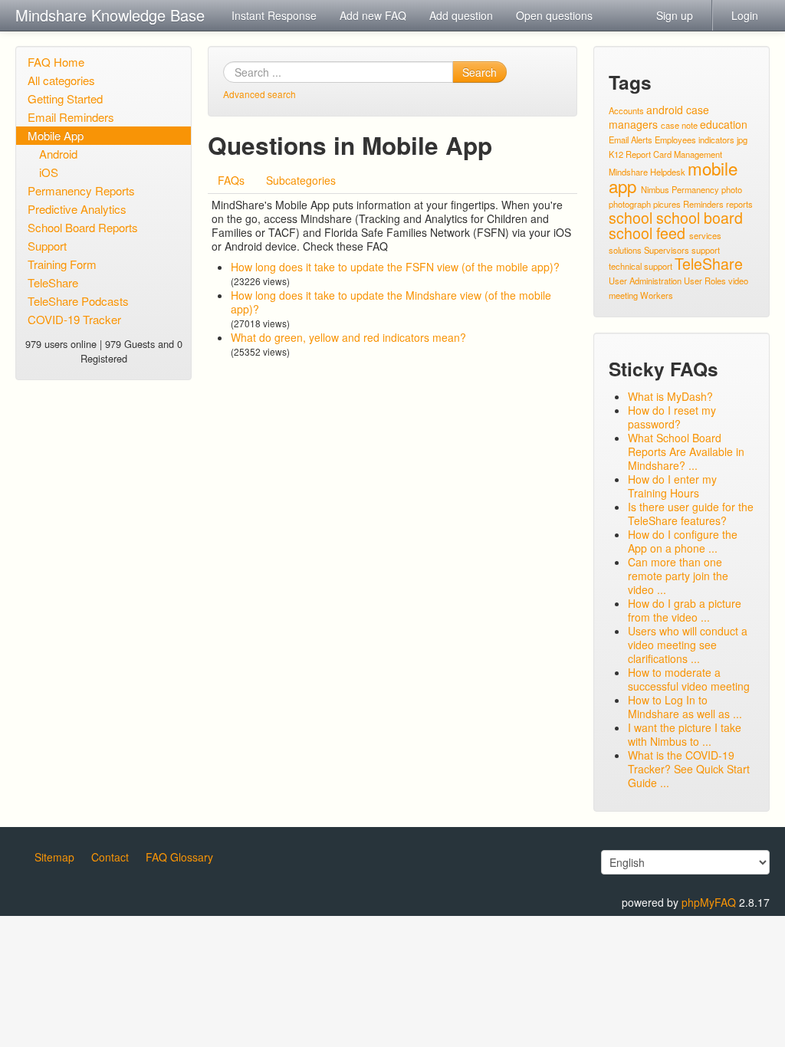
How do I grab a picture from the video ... (684, 610)
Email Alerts (630, 139)
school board (699, 217)
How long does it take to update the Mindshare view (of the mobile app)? (391, 302)
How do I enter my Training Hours (672, 486)
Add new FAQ (373, 15)
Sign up (674, 15)
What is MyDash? (670, 396)
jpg (742, 139)
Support (47, 246)
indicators (716, 139)
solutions (625, 250)
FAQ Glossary (179, 857)
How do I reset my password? (672, 417)
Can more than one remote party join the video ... (678, 575)
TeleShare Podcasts (78, 301)
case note (679, 125)
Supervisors (666, 250)
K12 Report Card (640, 154)
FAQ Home (56, 62)
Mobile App (56, 135)
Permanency (695, 189)
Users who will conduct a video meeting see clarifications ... (687, 644)
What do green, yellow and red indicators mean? (348, 337)
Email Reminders (71, 117)
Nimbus (655, 189)
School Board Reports (83, 227)
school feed (647, 233)
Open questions (554, 15)
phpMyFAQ (709, 902)
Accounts (626, 110)
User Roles (705, 280)
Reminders (703, 204)
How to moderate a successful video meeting (689, 679)
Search (479, 72)
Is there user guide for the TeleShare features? (691, 513)
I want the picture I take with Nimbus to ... (684, 734)
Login (744, 15)
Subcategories (301, 180)
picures (667, 204)
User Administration (645, 280)
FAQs (231, 180)
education (723, 124)
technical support (640, 266)
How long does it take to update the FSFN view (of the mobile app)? (395, 266)
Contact (110, 857)
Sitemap (54, 857)
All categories (61, 80)
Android (58, 154)
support (705, 250)
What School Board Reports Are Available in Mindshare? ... (686, 451)
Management (698, 154)
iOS (48, 172)
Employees (675, 139)
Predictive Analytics (77, 209)
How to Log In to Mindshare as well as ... (685, 706)
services (705, 235)
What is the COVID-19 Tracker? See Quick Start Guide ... (689, 768)
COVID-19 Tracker (74, 319)
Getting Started (65, 98)
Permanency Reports (81, 190)
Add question (461, 15)
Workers (656, 295)
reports (739, 204)
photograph (630, 204)
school (630, 217)
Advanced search (259, 93)
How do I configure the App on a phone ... (682, 541)
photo (731, 189)
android (664, 109)
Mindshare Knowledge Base (110, 15)
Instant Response (274, 15)
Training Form (62, 264)
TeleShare (53, 282)
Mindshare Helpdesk (647, 172)
